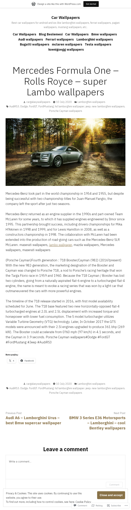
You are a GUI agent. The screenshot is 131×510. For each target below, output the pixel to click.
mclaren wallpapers (67, 44)
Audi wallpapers (30, 39)
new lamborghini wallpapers (108, 106)
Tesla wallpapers (98, 44)
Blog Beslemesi (51, 34)
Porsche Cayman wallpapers (65, 111)
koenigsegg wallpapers (66, 49)
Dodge (24, 106)
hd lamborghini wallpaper (69, 106)
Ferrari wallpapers (60, 39)
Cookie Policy (83, 502)
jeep (88, 106)
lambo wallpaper (60, 245)
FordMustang (46, 106)
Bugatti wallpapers (34, 44)
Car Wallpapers (65, 17)
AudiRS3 (14, 106)
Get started (91, 4)
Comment (114, 484)
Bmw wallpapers (104, 34)
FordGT (33, 106)
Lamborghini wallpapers (94, 39)
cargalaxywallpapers (38, 102)
